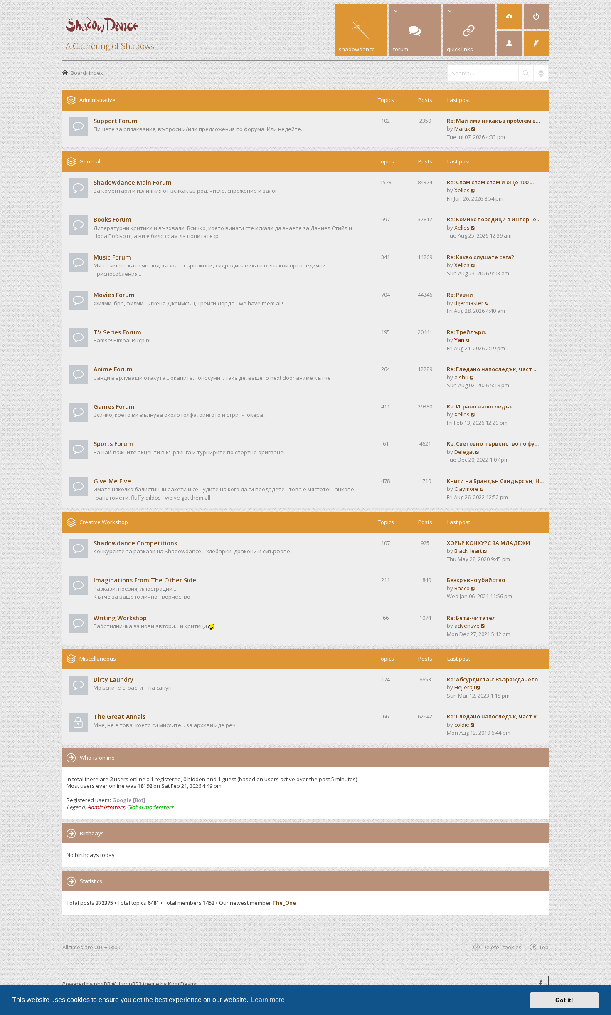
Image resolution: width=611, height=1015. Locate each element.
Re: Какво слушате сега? (480, 257)
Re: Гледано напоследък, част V (492, 716)
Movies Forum (114, 295)
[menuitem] (509, 16)
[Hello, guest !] (509, 43)
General (89, 161)
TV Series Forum (117, 332)
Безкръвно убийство (476, 580)
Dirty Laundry (113, 679)
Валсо (462, 588)
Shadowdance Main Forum (133, 182)
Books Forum (112, 219)
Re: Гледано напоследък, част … (492, 369)
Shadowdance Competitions (135, 543)
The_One (284, 902)
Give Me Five (112, 481)
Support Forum (116, 121)
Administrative (97, 100)
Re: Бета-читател (471, 617)
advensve (467, 625)
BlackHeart (468, 551)
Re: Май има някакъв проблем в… (493, 120)
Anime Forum (113, 369)
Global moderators (150, 807)
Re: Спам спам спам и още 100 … (490, 182)
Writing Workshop (120, 618)
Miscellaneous (97, 658)
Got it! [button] (564, 1000)
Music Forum (112, 257)
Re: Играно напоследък (479, 406)
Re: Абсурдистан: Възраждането (492, 679)
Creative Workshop (103, 522)
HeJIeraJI (464, 687)
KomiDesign (183, 984)
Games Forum (114, 407)
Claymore (466, 489)
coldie (461, 724)
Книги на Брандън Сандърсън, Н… (495, 481)
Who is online (97, 757)
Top (544, 947)
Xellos (462, 190)
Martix (462, 128)
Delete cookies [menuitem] (502, 947)
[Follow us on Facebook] (540, 984)
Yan (459, 340)
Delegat (464, 452)
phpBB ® (105, 984)
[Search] (525, 73)
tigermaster (468, 303)
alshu (461, 377)
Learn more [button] (268, 999)
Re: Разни (460, 294)
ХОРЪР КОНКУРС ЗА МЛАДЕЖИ (488, 543)
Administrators (105, 807)
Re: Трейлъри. (466, 332)
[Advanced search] (540, 73)
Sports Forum (113, 444)
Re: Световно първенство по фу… (493, 443)
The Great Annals (119, 716)
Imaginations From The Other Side (145, 580)
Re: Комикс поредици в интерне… (493, 219)
